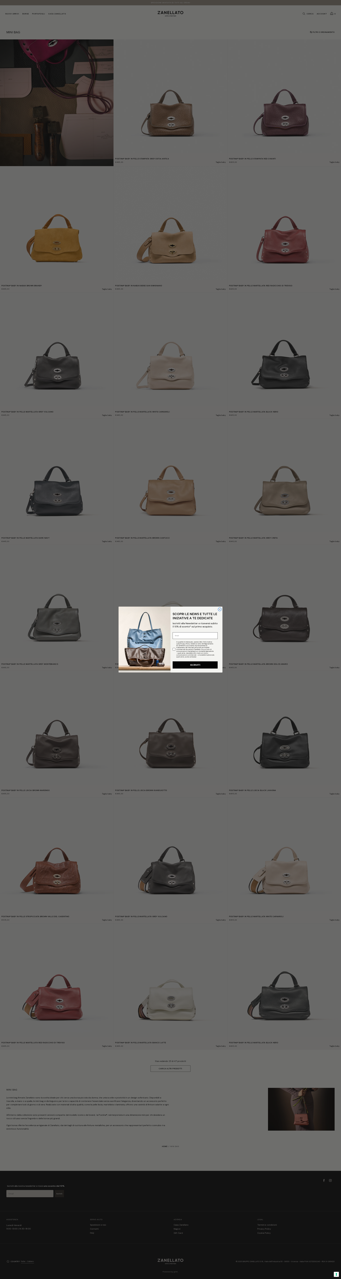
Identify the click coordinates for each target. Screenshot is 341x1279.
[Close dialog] (219, 609)
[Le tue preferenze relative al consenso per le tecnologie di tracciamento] (336, 1274)
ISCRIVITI (195, 665)
